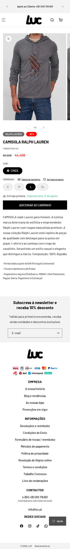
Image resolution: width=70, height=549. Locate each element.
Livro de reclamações (35, 480)
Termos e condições (35, 467)
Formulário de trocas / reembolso (35, 439)
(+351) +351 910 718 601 (35, 497)
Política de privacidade (35, 453)
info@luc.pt (35, 509)
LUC (30, 546)
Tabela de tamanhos (30, 179)
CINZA (14, 170)
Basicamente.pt (42, 546)
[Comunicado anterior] (7, 6)
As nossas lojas (35, 402)
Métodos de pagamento (35, 446)
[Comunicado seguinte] (63, 6)
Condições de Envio (35, 432)
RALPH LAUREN (13, 134)
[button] (52, 20)
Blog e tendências (35, 396)
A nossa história (35, 389)
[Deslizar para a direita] (43, 127)
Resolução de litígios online (35, 460)
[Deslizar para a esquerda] (26, 127)
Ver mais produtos (55, 179)
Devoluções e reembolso (35, 426)
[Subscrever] (57, 333)
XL (44, 187)
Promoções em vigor (35, 409)
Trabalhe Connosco (35, 474)
